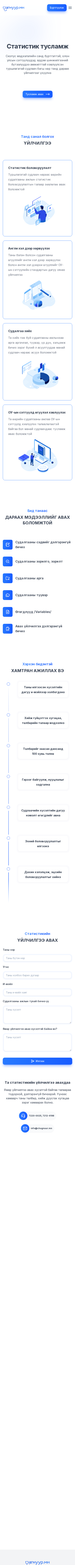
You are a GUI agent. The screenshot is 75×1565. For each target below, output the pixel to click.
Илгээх (40, 1061)
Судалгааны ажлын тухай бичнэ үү (26, 1001)
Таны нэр (9, 949)
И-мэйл (8, 984)
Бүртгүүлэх (57, 7)
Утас (6, 966)
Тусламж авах (34, 94)
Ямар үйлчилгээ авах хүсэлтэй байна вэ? (30, 1028)
